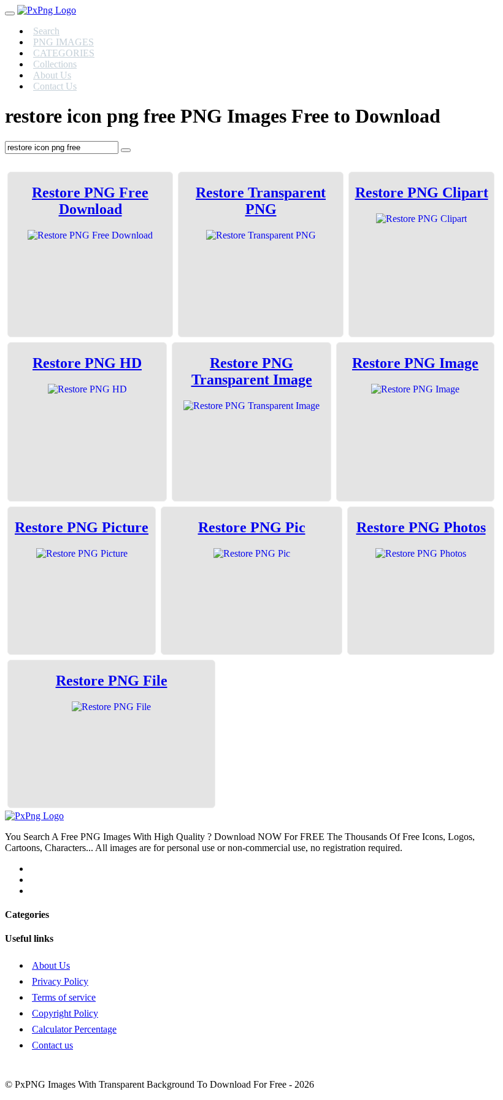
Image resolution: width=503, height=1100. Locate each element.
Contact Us (55, 86)
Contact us (52, 1045)
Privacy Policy (60, 981)
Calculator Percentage (74, 1029)
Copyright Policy (65, 1013)
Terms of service (64, 997)
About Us (51, 965)
